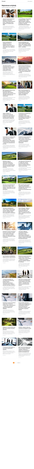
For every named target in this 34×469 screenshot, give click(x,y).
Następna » (18, 362)
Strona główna (30, 1)
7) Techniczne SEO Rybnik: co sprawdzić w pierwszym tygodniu (9, 348)
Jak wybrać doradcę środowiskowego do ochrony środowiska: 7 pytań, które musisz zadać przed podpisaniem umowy (8, 68)
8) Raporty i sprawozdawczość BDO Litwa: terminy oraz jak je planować (9, 328)
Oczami (3, 1)
